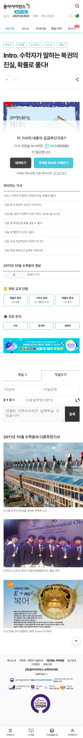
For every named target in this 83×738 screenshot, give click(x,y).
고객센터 (35, 664)
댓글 (22, 375)
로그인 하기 (60, 173)
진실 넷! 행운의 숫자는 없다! (19, 232)
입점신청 (47, 664)
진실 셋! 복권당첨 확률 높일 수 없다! (23, 223)
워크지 (72, 28)
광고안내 (71, 660)
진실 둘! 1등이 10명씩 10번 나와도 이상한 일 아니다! (32, 214)
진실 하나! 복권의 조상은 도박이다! (22, 204)
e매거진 (9, 28)
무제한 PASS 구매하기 (53, 163)
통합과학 (56, 28)
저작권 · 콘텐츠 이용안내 (31, 660)
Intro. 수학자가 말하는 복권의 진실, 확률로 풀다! (30, 195)
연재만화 (41, 28)
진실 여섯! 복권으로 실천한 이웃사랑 (23, 250)
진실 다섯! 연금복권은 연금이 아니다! (23, 241)
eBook (25, 28)
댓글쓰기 (61, 375)
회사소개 (11, 660)
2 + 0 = (9, 400)
